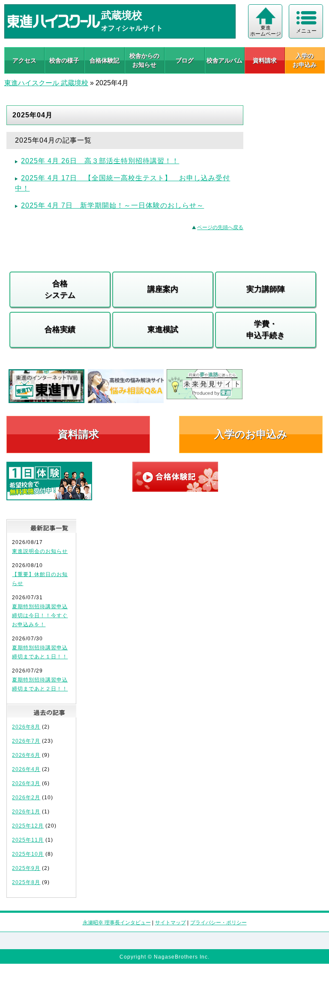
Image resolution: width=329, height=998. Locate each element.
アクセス (24, 60)
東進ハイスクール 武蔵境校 (46, 83)
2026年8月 (26, 727)
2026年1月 (26, 812)
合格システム (60, 289)
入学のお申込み (250, 434)
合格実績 (60, 329)
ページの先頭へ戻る (220, 227)
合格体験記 (105, 60)
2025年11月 (28, 840)
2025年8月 (26, 882)
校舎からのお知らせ (144, 60)
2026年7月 (26, 741)
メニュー (306, 31)
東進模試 (162, 329)
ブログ (185, 60)
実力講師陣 (265, 289)
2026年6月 (26, 755)
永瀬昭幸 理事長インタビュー (117, 923)
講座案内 (162, 289)
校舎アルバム (224, 60)
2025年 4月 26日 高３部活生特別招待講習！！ (100, 160)
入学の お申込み (305, 60)
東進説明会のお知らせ (40, 551)
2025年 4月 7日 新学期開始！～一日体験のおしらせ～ (112, 205)
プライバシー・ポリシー (218, 923)
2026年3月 (26, 783)
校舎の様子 (64, 60)
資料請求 (265, 60)
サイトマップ (170, 923)
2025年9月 (26, 868)
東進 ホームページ (265, 31)
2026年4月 (26, 769)
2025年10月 (28, 854)
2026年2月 (26, 798)
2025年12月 (28, 826)
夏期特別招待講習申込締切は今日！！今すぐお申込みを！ (40, 615)
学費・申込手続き (265, 330)
